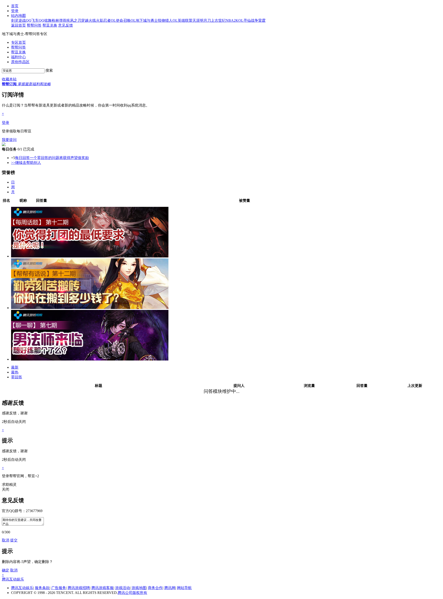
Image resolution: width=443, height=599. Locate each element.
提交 (14, 540)
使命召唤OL (126, 20)
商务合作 (155, 588)
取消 (5, 540)
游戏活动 (122, 588)
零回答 (16, 377)
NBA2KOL (234, 20)
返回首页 (18, 25)
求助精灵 (9, 484)
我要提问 (9, 140)
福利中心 (18, 57)
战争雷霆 (258, 20)
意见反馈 (65, 25)
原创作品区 (20, 62)
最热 (14, 372)
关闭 (5, 489)
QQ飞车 (32, 20)
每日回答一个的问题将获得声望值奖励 (52, 158)
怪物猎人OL (168, 20)
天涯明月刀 (201, 20)
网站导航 (184, 588)
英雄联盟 (185, 20)
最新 (14, 367)
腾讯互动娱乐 (13, 579)
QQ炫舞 (45, 20)
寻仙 (247, 20)
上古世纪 (218, 20)
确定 (5, 570)
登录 (5, 123)
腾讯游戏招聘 (79, 588)
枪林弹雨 (59, 20)
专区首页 (18, 42)
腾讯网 (169, 588)
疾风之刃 (73, 20)
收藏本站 (9, 79)
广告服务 (58, 588)
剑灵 (14, 20)
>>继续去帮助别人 (26, 163)
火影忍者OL (106, 20)
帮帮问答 (34, 25)
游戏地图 (139, 588)
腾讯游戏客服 (102, 588)
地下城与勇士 (147, 20)
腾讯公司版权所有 (132, 593)
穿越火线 (88, 20)
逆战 (22, 20)
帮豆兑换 (49, 25)
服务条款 (42, 588)
